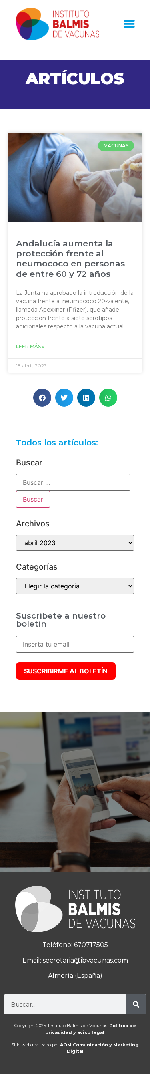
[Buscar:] (73, 482)
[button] (129, 24)
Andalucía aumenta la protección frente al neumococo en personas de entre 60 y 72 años (70, 258)
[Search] (136, 1004)
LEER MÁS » (30, 346)
